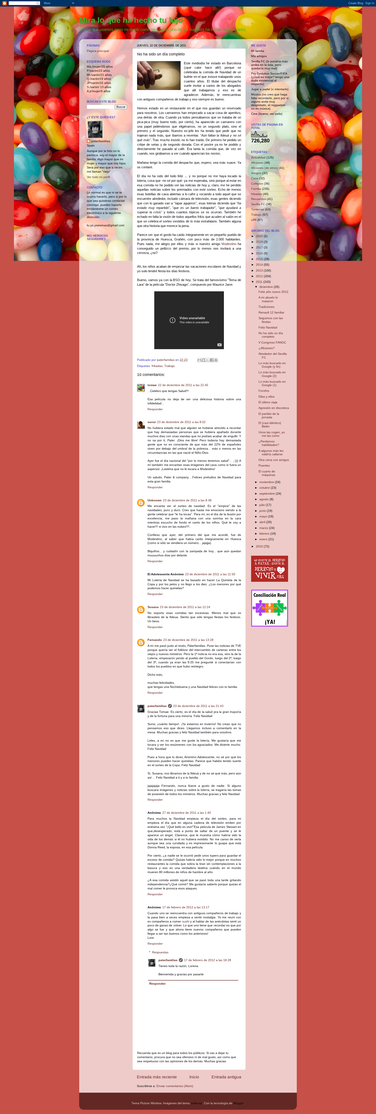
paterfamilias (157, 706)
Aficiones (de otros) (264, 168)
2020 (260, 236)
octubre (265, 487)
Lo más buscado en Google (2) (272, 374)
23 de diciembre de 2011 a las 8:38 (187, 500)
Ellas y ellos (266, 396)
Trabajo (169, 366)
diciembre (266, 287)
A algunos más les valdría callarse (271, 452)
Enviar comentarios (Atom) (174, 1086)
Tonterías (257, 209)
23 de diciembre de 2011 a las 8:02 (181, 422)
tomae (152, 385)
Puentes (264, 465)
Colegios (257, 183)
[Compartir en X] (207, 360)
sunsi (152, 422)
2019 (260, 241)
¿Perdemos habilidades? (268, 443)
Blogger (238, 1103)
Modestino (229, 244)
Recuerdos (258, 199)
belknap (196, 1103)
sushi (185, 921)
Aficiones (257, 162)
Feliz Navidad (267, 327)
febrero (264, 533)
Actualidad (258, 157)
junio (263, 510)
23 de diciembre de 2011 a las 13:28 (188, 640)
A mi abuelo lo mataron (268, 299)
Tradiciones (266, 307)
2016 (260, 253)
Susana (153, 607)
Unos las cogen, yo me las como (271, 434)
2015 (260, 259)
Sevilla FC (258, 204)
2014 (260, 264)
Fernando (155, 640)
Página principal (98, 51)
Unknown (155, 500)
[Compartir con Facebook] (212, 360)
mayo (263, 516)
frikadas (157, 366)
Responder (155, 409)
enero (263, 539)
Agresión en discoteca (273, 408)
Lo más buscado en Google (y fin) (272, 365)
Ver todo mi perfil (98, 177)
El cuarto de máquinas (266, 473)
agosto (264, 499)
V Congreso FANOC (272, 342)
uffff (253, 220)
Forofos (263, 390)
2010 (260, 546)
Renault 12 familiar (271, 312)
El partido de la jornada (268, 415)
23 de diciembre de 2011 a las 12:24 (185, 607)
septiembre (267, 493)
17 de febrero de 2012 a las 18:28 (207, 960)
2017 (260, 247)
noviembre (267, 482)
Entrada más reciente (157, 1077)
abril (262, 522)
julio (262, 505)
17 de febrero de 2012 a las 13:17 (185, 907)
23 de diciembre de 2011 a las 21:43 (198, 706)
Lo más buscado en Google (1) (272, 383)
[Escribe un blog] (203, 360)
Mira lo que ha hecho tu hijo (131, 20)
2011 (259, 282)
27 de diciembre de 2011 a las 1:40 (186, 812)
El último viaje (267, 402)
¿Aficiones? (266, 348)
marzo (264, 528)
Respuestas (160, 952)
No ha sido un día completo (270, 335)
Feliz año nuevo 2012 (273, 292)
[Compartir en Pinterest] (216, 360)
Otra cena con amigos (273, 460)
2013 (260, 270)
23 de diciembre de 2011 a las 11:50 (210, 574)
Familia (256, 188)
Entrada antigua (226, 1077)
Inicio (194, 1077)
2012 (260, 276)
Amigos (256, 173)
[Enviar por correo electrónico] (199, 360)
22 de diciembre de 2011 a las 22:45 (183, 385)
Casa (254, 178)
